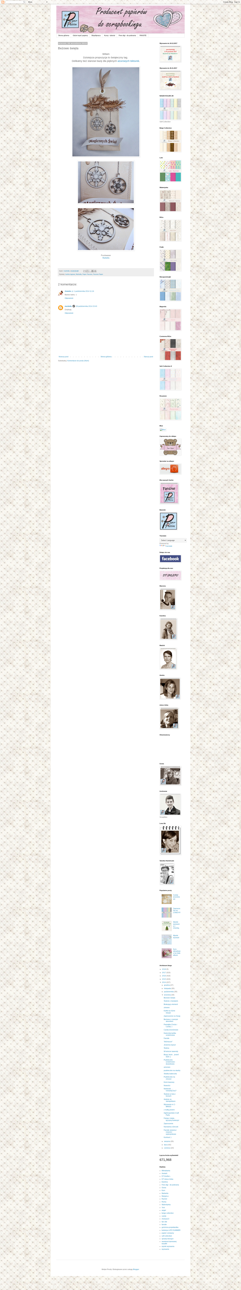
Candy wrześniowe (176, 897)
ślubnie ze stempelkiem (169, 1100)
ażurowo (167, 1067)
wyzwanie (165, 1249)
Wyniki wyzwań (176, 936)
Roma (164, 1202)
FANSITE (143, 35)
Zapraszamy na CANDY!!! (176, 911)
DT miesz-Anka (167, 1179)
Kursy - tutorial (109, 35)
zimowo (167, 1008)
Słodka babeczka (170, 1074)
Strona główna (63, 35)
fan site (164, 1222)
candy (164, 1216)
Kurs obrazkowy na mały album (176, 952)
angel (164, 1210)
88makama (166, 1171)
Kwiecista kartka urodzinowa (170, 1034)
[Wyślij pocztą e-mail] (84, 271)
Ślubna (166, 1048)
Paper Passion (87, 274)
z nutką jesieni (169, 1110)
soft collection (167, 1236)
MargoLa (165, 1196)
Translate (168, 546)
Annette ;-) (69, 291)
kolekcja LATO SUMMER (171, 1230)
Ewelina (165, 1182)
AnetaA (164, 1173)
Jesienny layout (170, 1045)
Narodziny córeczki (171, 1127)
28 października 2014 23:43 (86, 306)
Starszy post (148, 357)
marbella (68, 306)
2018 (164, 969)
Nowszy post (63, 357)
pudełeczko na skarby (172, 1070)
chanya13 (165, 1219)
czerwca (167, 1148)
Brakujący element (171, 1004)
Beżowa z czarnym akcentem (171, 1020)
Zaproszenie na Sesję (172, 1016)
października (169, 992)
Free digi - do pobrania (127, 35)
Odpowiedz (69, 298)
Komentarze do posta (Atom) (78, 361)
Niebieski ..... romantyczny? (170, 1090)
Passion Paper (98, 274)
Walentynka (166, 1205)
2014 (164, 982)
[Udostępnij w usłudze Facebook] (92, 271)
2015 (164, 979)
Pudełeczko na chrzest (169, 1078)
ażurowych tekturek (128, 61)
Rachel (164, 1199)
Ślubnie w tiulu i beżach (170, 1095)
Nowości (167, 1086)
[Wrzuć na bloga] (87, 271)
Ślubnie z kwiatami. (171, 1001)
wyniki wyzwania (168, 1246)
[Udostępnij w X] (90, 271)
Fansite (166, 1038)
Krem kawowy (169, 1082)
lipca (166, 1145)
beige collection (168, 1213)
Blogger (136, 1269)
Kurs (163, 1190)
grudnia (167, 985)
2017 (164, 973)
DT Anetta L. (166, 1176)
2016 (164, 976)
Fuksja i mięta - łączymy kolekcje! (171, 1119)
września (167, 995)
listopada (167, 988)
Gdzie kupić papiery (80, 35)
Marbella (106, 258)
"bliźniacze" (168, 1042)
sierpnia (167, 1141)
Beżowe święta (169, 998)
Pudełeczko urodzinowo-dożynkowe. (169, 1062)
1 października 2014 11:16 (84, 291)
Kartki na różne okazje (169, 1012)
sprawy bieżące (167, 1239)
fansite (164, 1225)
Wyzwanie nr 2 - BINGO (170, 1105)
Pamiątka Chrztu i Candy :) (170, 1025)
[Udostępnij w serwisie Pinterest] (95, 271)
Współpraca (96, 35)
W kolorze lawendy (171, 1051)
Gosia (164, 1188)
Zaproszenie (168, 1124)
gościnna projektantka (170, 1227)
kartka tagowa (70, 274)
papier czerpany (168, 1233)
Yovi (163, 1208)
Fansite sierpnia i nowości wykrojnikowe (170, 1132)
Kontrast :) (167, 1137)
